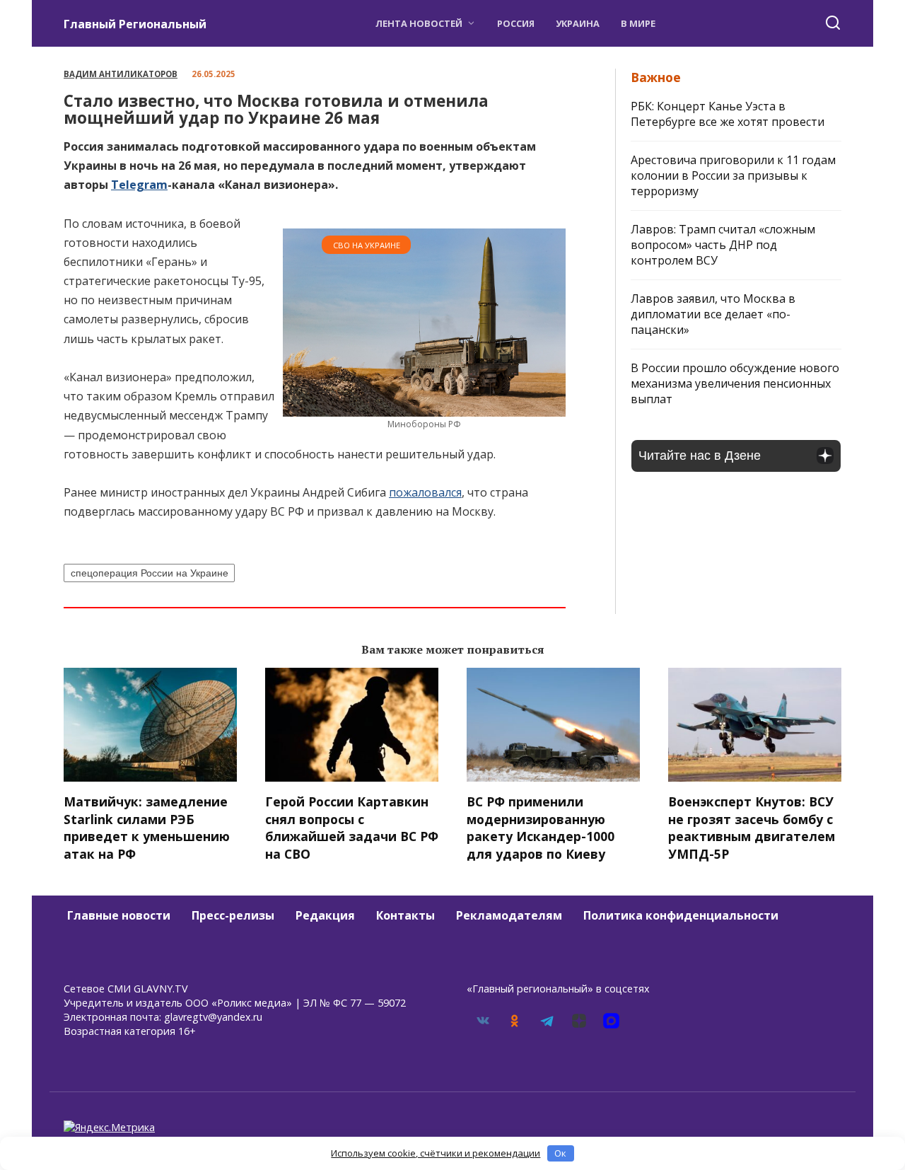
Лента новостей (418, 23)
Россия (516, 23)
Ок (560, 1153)
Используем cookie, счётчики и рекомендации (435, 1153)
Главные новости (118, 915)
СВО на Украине (366, 245)
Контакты (405, 915)
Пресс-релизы (233, 915)
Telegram (139, 184)
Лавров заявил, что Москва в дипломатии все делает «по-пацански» (713, 314)
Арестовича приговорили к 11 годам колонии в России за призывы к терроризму (733, 175)
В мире (638, 23)
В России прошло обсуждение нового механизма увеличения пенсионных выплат (735, 383)
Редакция (325, 915)
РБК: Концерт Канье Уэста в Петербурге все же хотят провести (727, 113)
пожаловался (425, 492)
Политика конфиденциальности (680, 915)
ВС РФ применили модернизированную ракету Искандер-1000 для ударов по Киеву (540, 827)
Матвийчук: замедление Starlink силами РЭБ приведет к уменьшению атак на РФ (147, 827)
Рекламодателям (509, 915)
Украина (578, 23)
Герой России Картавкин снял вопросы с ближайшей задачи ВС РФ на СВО (351, 827)
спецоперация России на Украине (149, 573)
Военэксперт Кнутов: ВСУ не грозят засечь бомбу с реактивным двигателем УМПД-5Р (751, 827)
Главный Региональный (135, 24)
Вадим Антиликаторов (120, 74)
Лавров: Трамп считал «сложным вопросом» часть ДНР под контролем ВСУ (723, 244)
